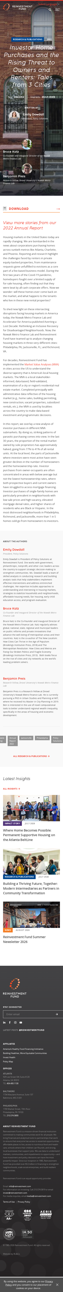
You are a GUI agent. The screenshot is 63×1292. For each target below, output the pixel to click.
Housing (19, 96)
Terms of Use (9, 1201)
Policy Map (8, 1061)
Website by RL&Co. (11, 1253)
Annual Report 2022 (12, 741)
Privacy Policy (24, 1201)
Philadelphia (42, 738)
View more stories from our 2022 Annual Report (29, 225)
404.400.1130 (12, 1083)
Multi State (48, 96)
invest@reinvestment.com (15, 1192)
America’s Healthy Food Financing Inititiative (23, 1049)
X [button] (57, 1285)
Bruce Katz (11, 608)
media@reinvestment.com (39, 1196)
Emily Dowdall (13, 550)
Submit (57, 1014)
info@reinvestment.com (20, 1186)
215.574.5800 (12, 1115)
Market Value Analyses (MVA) (41, 364)
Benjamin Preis (14, 679)
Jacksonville (26, 738)
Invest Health (9, 1057)
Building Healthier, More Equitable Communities (25, 1053)
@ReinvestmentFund (32, 1030)
